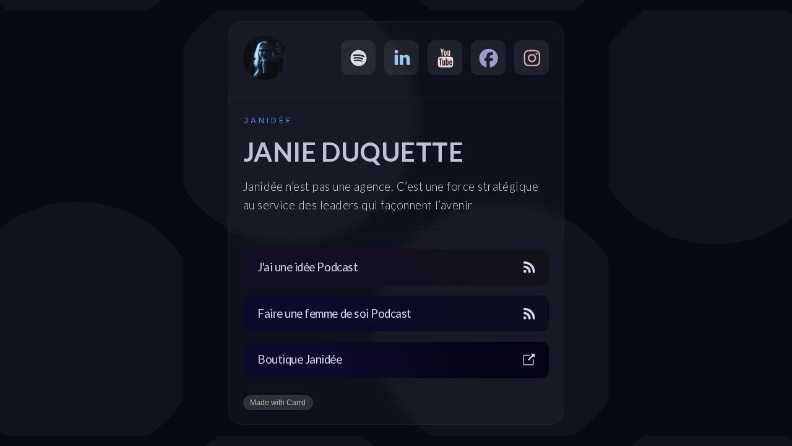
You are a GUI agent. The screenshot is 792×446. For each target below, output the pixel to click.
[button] (358, 57)
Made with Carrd (278, 402)
